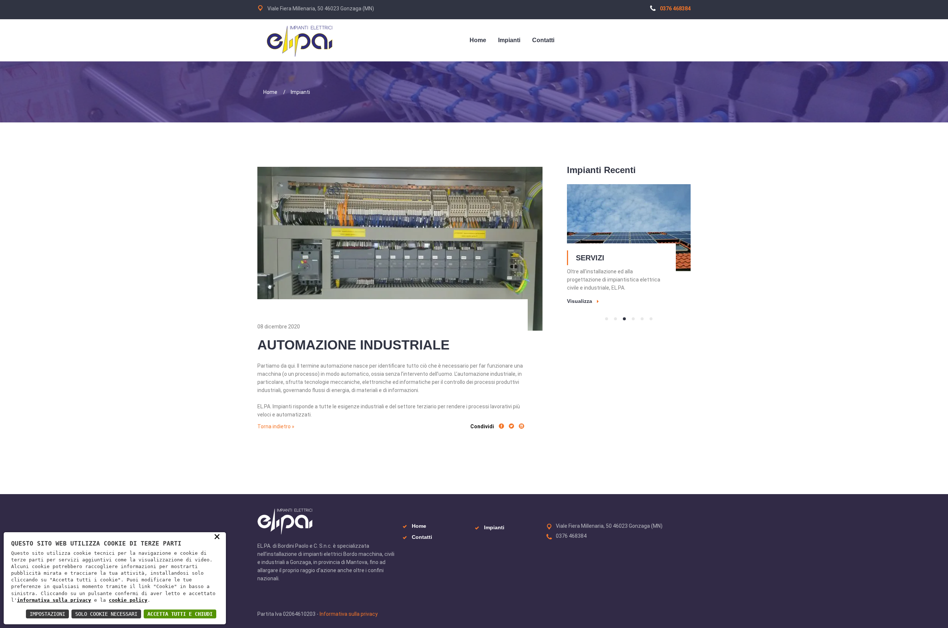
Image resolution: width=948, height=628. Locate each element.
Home (270, 92)
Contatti (422, 537)
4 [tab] (633, 318)
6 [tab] (651, 318)
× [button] (217, 536)
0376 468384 (675, 8)
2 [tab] (615, 318)
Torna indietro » (275, 426)
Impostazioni (47, 614)
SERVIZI (590, 258)
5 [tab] (642, 318)
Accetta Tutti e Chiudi (180, 614)
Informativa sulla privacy (349, 614)
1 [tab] (606, 318)
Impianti (300, 92)
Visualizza (579, 301)
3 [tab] (624, 318)
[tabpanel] (629, 244)
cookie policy (128, 600)
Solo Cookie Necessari (106, 614)
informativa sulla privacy (54, 600)
